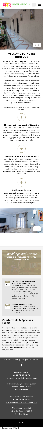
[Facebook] (21, 365)
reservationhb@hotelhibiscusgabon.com (21, 402)
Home (21, 423)
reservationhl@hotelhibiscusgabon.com (21, 378)
